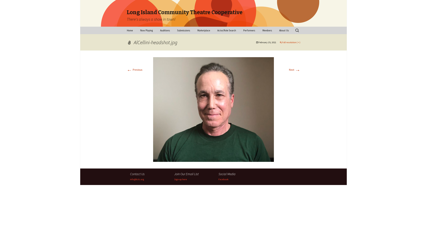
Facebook (224, 179)
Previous (134, 69)
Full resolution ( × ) (291, 42)
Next (294, 69)
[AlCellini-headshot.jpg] (213, 109)
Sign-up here (180, 179)
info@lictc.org (137, 179)
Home (130, 30)
